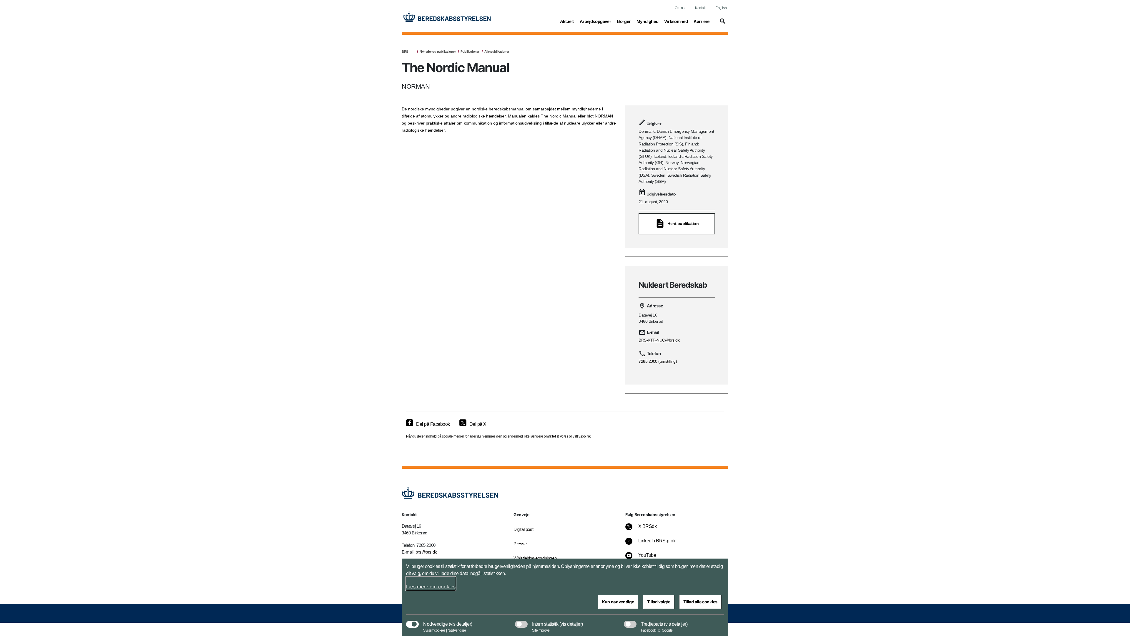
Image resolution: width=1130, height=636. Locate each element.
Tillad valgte (658, 601)
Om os (679, 8)
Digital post (523, 529)
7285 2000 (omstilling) (658, 361)
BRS (405, 51)
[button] (721, 23)
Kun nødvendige (618, 601)
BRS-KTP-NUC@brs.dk (659, 340)
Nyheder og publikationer (438, 51)
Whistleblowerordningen (535, 558)
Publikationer (470, 51)
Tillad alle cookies (700, 601)
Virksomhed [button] (676, 21)
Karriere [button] (701, 21)
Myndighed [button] (647, 21)
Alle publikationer (496, 51)
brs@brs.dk (426, 551)
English (721, 8)
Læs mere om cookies (431, 586)
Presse (520, 543)
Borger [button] (624, 21)
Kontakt (700, 8)
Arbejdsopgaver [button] (595, 21)
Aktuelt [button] (567, 21)
